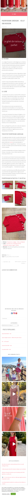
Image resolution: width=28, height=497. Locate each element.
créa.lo (11, 142)
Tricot (8, 255)
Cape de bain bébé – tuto (7, 345)
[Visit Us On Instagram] (14, 314)
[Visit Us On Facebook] (12, 314)
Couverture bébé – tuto (6, 349)
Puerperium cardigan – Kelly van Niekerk (16, 242)
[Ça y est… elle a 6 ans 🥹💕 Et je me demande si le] (14, 419)
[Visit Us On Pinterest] (16, 314)
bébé (5, 256)
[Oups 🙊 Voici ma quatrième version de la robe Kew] (14, 394)
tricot (13, 256)
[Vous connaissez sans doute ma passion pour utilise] (14, 369)
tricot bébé (17, 256)
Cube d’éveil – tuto (6, 261)
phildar (10, 256)
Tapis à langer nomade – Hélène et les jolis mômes (11, 337)
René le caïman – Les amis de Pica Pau (20, 262)
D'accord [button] (13, 493)
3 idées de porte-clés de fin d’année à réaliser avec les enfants (14, 469)
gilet (7, 256)
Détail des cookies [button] (6, 494)
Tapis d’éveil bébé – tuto (6, 333)
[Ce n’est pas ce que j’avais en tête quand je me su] (14, 444)
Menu (15, 14)
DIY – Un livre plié (5, 341)
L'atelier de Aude (14, 6)
